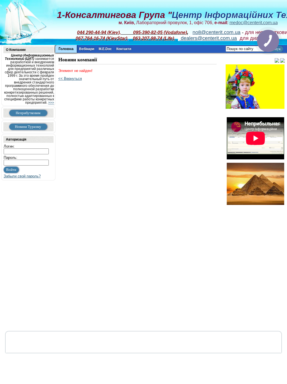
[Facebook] (282, 61)
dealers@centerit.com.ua (208, 38)
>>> (51, 102)
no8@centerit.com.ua (216, 32)
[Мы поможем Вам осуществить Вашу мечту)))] (255, 182)
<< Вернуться (70, 78)
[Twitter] (277, 61)
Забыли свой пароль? (22, 176)
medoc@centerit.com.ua (254, 22)
